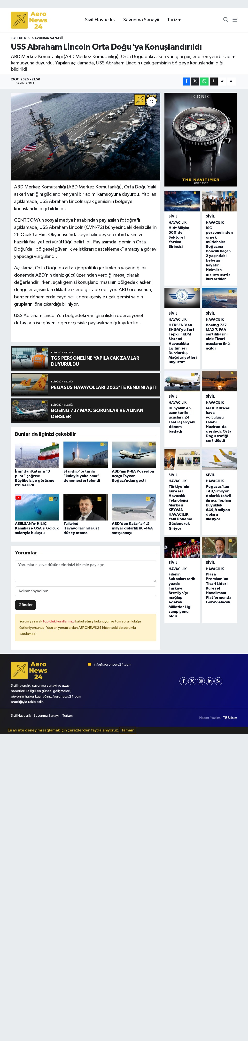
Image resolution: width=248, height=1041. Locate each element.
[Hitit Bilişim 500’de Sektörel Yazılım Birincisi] (182, 201)
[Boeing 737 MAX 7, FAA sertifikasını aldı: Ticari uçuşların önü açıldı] (219, 298)
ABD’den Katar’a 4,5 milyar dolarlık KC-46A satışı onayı (132, 528)
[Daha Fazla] (214, 81)
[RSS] (218, 681)
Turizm (174, 20)
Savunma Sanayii (141, 20)
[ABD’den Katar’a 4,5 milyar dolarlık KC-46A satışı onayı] (134, 507)
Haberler (18, 38)
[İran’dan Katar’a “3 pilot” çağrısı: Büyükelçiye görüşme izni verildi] (37, 455)
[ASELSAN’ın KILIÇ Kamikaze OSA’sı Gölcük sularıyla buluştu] (37, 507)
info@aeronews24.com (112, 664)
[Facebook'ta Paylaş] (186, 81)
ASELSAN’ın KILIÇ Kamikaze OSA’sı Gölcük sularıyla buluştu (37, 528)
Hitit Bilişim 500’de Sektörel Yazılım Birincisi (179, 237)
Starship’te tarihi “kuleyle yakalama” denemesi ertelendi (81, 475)
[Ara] (225, 20)
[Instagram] (201, 681)
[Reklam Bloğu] (200, 140)
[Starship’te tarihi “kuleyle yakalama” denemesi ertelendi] (85, 455)
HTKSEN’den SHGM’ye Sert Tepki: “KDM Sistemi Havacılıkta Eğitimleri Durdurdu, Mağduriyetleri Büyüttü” (183, 343)
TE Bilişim (230, 718)
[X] (192, 681)
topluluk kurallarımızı (59, 621)
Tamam (127, 730)
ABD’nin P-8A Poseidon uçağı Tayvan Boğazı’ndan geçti (133, 475)
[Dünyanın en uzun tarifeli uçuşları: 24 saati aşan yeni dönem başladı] (182, 381)
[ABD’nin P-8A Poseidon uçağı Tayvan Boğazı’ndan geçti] (134, 455)
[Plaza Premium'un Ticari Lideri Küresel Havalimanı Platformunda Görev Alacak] (219, 547)
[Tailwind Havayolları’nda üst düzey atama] (85, 507)
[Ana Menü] (234, 20)
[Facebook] (183, 681)
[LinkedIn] (210, 681)
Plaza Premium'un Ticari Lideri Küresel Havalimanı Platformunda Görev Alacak (218, 588)
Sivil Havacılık (100, 20)
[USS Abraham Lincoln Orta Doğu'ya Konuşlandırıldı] (85, 136)
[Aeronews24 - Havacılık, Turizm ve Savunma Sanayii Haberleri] (29, 20)
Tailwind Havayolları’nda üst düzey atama (81, 528)
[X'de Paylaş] (195, 81)
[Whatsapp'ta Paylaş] (204, 81)
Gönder (25, 605)
